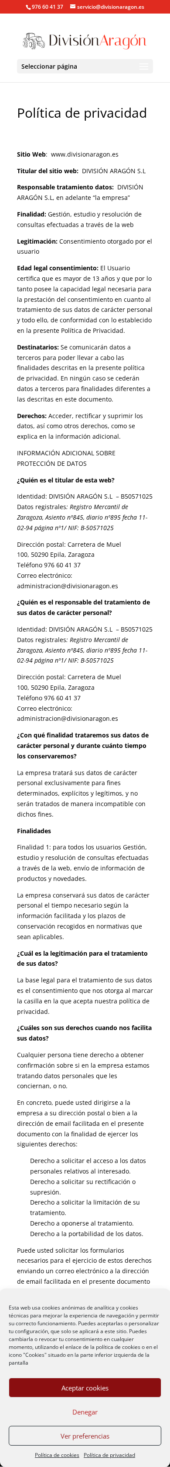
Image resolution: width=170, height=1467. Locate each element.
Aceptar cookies (85, 1387)
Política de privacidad (109, 1455)
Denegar (85, 1412)
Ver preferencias (85, 1436)
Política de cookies (57, 1455)
